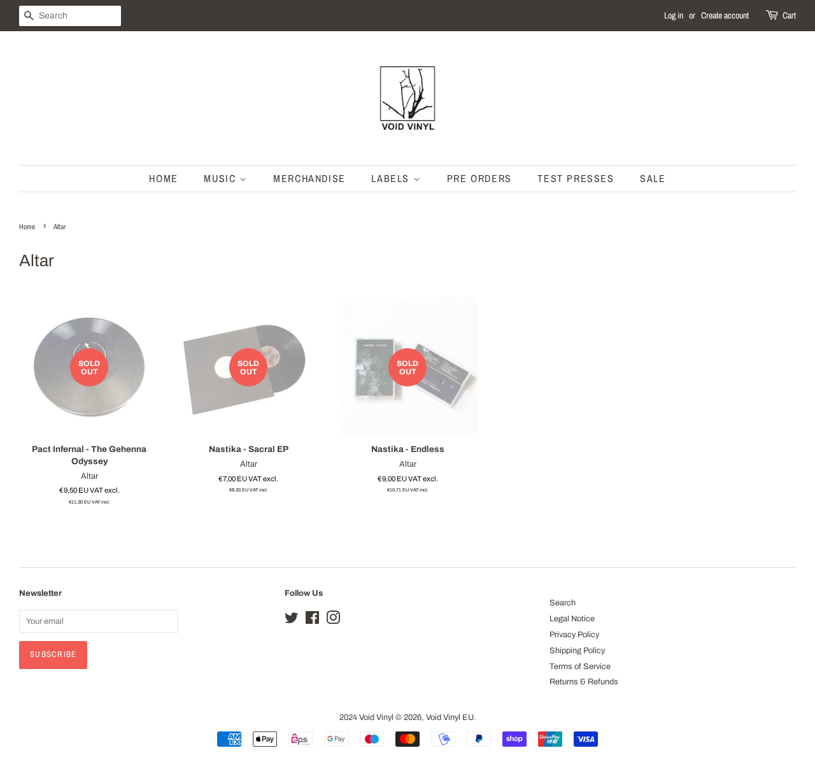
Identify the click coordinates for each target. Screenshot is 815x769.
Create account (725, 15)
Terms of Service (580, 666)
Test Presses (575, 178)
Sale (652, 178)
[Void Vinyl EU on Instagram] (333, 620)
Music (221, 178)
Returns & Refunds (583, 681)
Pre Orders (479, 178)
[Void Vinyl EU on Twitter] (292, 620)
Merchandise (309, 178)
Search (562, 602)
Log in (673, 15)
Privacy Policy (574, 634)
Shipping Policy (577, 650)
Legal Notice (572, 618)
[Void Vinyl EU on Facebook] (312, 620)
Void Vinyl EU (450, 717)
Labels (392, 178)
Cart (789, 15)
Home (163, 178)
